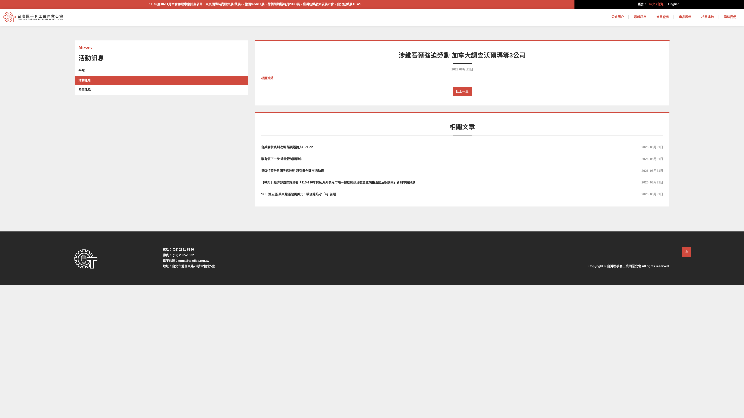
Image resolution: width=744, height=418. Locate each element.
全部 (81, 70)
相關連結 (707, 17)
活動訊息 (84, 80)
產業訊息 (84, 89)
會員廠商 (662, 17)
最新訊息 (640, 17)
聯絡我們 (730, 17)
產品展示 (685, 17)
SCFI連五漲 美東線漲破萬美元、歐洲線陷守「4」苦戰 (462, 194)
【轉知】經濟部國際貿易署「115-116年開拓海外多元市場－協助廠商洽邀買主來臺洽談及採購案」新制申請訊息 (462, 182)
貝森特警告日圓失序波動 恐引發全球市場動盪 (462, 170)
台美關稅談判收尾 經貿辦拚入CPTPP (462, 147)
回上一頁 (462, 91)
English (673, 4)
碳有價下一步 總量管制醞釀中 (462, 159)
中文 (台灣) (656, 4)
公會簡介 (617, 17)
